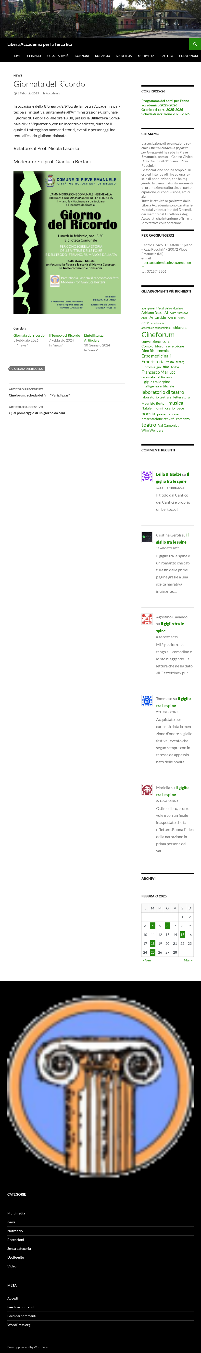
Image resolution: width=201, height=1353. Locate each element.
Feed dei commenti (21, 1316)
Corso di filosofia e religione (162, 346)
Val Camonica (168, 425)
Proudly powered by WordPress (27, 1347)
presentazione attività (157, 419)
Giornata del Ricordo (27, 368)
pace (180, 408)
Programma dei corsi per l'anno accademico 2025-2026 (165, 103)
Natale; (146, 408)
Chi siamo (34, 55)
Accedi (12, 1298)
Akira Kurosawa (179, 312)
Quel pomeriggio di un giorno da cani (37, 410)
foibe (175, 367)
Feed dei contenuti (21, 1307)
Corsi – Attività (57, 55)
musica (175, 403)
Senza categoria (19, 1248)
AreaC (181, 317)
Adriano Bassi (152, 313)
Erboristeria (152, 361)
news (17, 75)
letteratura (181, 397)
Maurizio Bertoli (153, 403)
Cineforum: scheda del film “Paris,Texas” (39, 392)
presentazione (167, 414)
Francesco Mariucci (158, 372)
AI (166, 313)
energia (163, 351)
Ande (144, 317)
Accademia (53, 93)
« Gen (147, 960)
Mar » (188, 960)
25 (153, 952)
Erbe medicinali (156, 355)
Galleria (167, 55)
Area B (172, 317)
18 (153, 943)
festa (170, 362)
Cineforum (158, 334)
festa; (180, 362)
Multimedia (146, 55)
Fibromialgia (151, 367)
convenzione (151, 342)
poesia (148, 413)
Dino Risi (148, 351)
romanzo (183, 419)
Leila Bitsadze (168, 474)
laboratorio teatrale (156, 397)
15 (182, 934)
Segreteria (124, 55)
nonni (158, 408)
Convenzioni (188, 55)
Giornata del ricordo (29, 335)
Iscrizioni (82, 55)
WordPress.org (18, 1325)
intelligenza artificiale (157, 386)
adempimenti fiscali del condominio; (162, 308)
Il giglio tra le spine (155, 382)
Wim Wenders (152, 430)
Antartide (158, 317)
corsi (167, 341)
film (166, 367)
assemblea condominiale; (156, 327)
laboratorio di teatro (162, 392)
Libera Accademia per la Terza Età (39, 44)
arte (145, 322)
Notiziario (102, 55)
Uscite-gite (15, 1257)
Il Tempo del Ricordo (64, 335)
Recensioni (15, 1240)
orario (170, 408)
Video (11, 1266)
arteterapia (157, 323)
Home (17, 55)
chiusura (180, 328)
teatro (148, 424)
